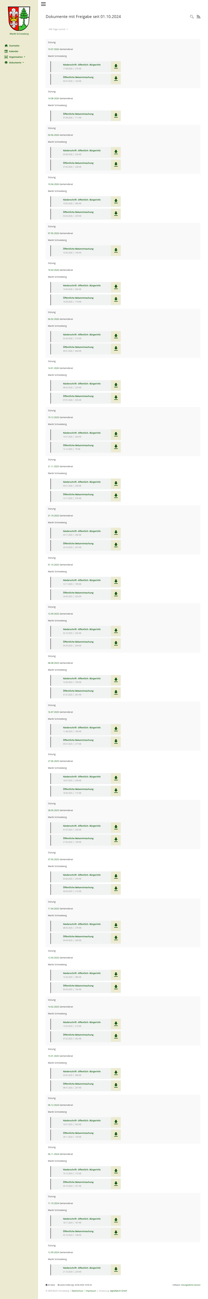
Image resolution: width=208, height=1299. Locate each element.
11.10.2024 (53, 1203)
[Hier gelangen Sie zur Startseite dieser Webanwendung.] (19, 21)
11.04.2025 (53, 908)
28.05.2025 (53, 810)
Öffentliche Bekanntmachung (78, 77)
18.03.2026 (53, 269)
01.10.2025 (53, 564)
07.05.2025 (53, 859)
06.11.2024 (53, 1154)
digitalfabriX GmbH (118, 1290)
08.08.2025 (53, 662)
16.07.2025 (53, 712)
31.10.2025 (53, 515)
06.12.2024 (53, 1105)
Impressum (91, 1290)
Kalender (13, 51)
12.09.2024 (53, 1252)
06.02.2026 (53, 319)
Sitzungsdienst (190, 1285)
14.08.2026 (53, 98)
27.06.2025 (53, 761)
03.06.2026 (53, 134)
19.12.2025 (53, 417)
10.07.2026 (53, 49)
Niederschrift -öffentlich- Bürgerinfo (82, 65)
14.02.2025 (53, 1006)
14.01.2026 (53, 368)
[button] (19, 57)
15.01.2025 (53, 1055)
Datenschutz (77, 1290)
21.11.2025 (53, 466)
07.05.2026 (53, 233)
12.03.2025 (53, 957)
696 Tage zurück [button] (57, 29)
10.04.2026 (53, 184)
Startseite (14, 45)
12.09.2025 (53, 613)
